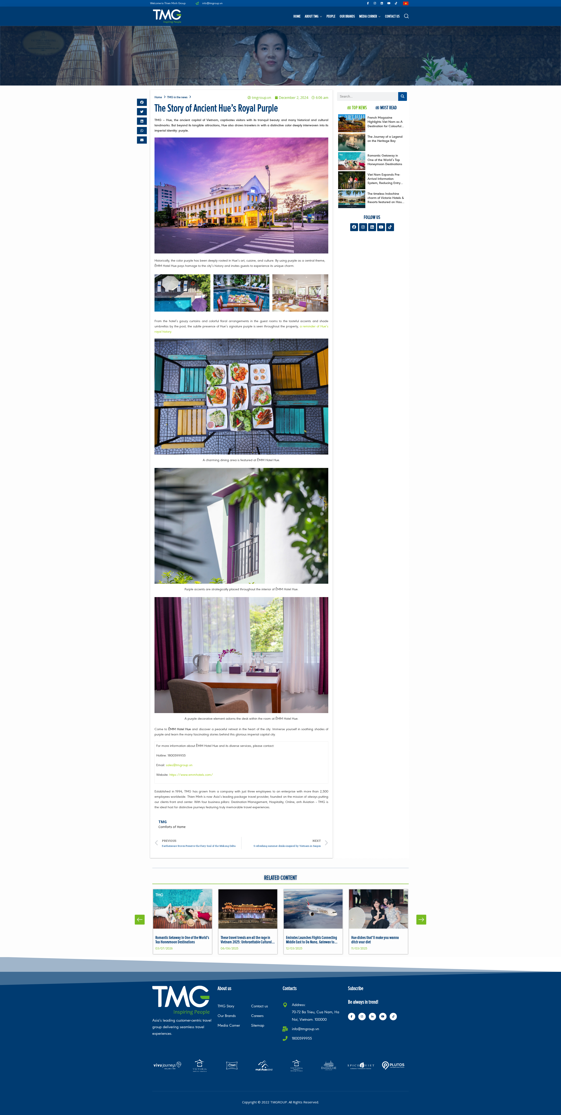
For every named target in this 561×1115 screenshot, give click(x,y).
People (331, 16)
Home (296, 16)
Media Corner (368, 16)
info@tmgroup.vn (305, 1029)
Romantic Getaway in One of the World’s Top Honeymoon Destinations (384, 159)
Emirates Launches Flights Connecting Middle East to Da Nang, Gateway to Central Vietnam (311, 942)
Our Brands (347, 16)
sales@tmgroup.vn (179, 765)
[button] (142, 102)
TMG (162, 821)
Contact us (392, 16)
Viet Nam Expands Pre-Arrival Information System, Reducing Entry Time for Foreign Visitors (384, 180)
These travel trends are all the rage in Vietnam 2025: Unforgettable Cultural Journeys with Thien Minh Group (246, 942)
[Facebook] (354, 227)
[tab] (357, 107)
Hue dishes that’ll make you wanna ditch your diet (375, 939)
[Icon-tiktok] (396, 3)
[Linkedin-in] (372, 1016)
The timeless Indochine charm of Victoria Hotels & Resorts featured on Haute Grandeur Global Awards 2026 (385, 201)
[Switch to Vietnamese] (406, 3)
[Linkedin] (382, 3)
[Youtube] (389, 3)
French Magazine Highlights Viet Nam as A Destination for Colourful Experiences (385, 123)
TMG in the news (177, 97)
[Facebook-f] (368, 3)
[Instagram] (375, 3)
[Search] (402, 96)
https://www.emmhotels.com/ (191, 774)
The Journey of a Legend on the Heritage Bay (385, 138)
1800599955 (302, 1038)
